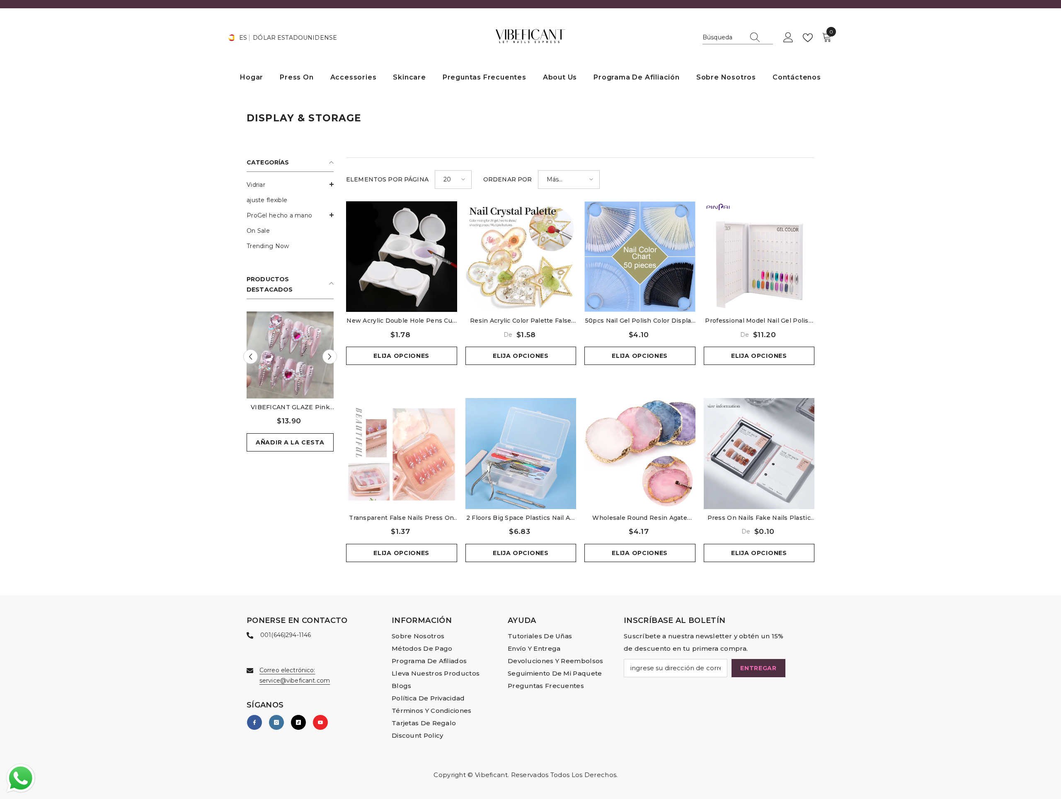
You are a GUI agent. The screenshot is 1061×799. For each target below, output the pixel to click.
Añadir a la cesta (290, 442)
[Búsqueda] (737, 37)
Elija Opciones (401, 356)
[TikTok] (298, 722)
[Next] (329, 356)
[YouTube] (320, 722)
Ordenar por (507, 179)
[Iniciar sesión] (788, 38)
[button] (290, 184)
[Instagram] (276, 722)
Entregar (758, 668)
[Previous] (250, 356)
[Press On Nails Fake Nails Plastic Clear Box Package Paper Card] (759, 453)
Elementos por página (387, 179)
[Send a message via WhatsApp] (20, 778)
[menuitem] (290, 185)
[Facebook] (254, 722)
